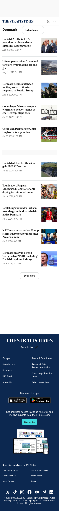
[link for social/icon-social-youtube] (36, 492)
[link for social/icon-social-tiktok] (15, 492)
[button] (49, 21)
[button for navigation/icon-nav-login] (49, 21)
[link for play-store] (40, 400)
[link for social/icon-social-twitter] (7, 492)
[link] (17, 21)
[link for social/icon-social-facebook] (29, 492)
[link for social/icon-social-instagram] (22, 492)
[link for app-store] (18, 400)
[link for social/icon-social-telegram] (44, 492)
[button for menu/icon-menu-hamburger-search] (55, 21)
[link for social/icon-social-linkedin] (51, 492)
